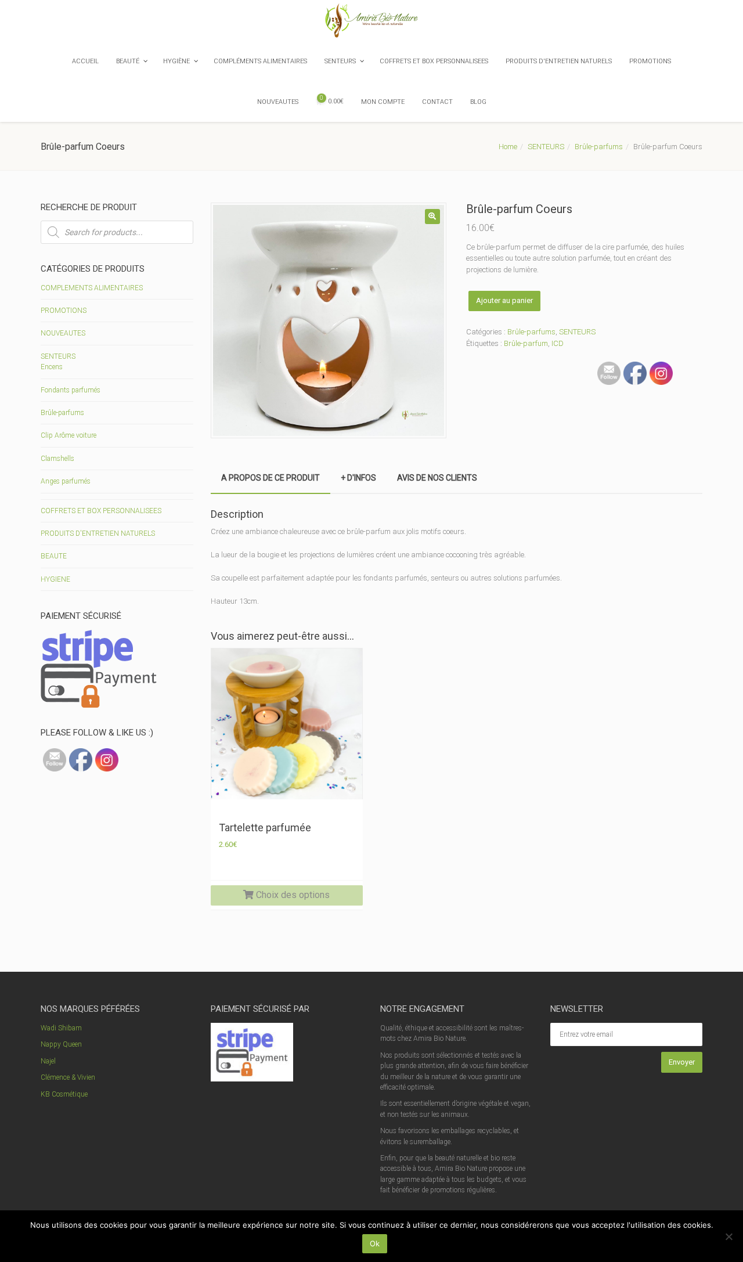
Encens (52, 367)
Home (508, 146)
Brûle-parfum (526, 343)
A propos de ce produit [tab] (270, 477)
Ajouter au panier (504, 300)
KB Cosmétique (64, 1094)
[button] (432, 216)
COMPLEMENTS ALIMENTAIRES (92, 288)
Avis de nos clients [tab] (437, 477)
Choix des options (292, 894)
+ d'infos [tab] (358, 477)
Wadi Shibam (61, 1028)
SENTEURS (546, 146)
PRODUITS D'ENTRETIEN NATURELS (98, 533)
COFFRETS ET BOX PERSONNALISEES (101, 511)
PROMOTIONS (63, 311)
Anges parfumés (66, 481)
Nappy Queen (61, 1044)
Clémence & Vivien (68, 1077)
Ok (375, 1243)
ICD (557, 343)
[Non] (728, 1236)
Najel (48, 1061)
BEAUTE (54, 556)
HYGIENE (55, 579)
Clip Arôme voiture (68, 435)
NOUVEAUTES (63, 333)
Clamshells (57, 459)
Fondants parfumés (70, 390)
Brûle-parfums (599, 146)
